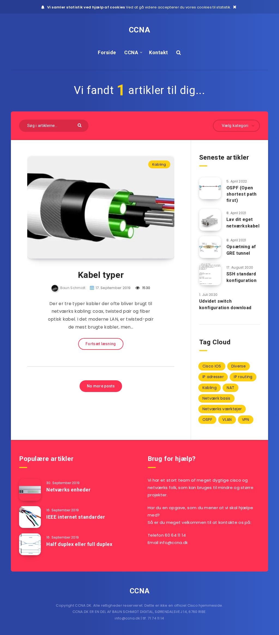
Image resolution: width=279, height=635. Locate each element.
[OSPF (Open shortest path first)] (210, 188)
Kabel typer (101, 275)
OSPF (207, 419)
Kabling (159, 164)
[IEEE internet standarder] (30, 517)
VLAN (227, 419)
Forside (107, 52)
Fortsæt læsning (101, 344)
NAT (230, 387)
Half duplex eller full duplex (79, 544)
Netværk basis (216, 398)
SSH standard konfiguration (241, 277)
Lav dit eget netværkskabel (243, 222)
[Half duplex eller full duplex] (30, 544)
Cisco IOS (211, 366)
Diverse (238, 366)
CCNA (139, 29)
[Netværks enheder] (30, 490)
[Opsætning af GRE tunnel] (210, 247)
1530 (145, 287)
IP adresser (213, 376)
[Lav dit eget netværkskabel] (210, 220)
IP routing (243, 376)
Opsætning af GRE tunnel (241, 250)
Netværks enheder (68, 490)
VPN (245, 419)
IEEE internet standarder (75, 517)
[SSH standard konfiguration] (210, 274)
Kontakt (158, 52)
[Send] (80, 125)
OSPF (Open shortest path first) (241, 194)
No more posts (101, 386)
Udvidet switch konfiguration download (225, 304)
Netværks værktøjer (222, 409)
